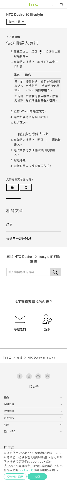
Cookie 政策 (26, 470)
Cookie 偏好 (15, 476)
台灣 (36, 386)
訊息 (9, 225)
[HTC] (33, 4)
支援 (19, 357)
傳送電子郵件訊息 (18, 238)
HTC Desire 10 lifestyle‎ (42, 357)
